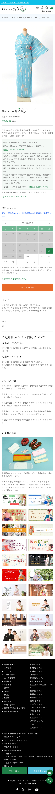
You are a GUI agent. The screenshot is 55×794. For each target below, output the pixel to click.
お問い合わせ (9, 705)
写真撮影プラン (10, 744)
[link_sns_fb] (17, 789)
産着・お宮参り (36, 681)
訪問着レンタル (36, 675)
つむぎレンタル (36, 704)
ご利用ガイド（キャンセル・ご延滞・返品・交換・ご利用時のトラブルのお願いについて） (28, 756)
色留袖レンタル (36, 671)
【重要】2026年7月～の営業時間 (15, 2)
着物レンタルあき (8, 18)
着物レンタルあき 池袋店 (15, 196)
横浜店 (7, 695)
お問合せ (37, 311)
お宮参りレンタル (37, 721)
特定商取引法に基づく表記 (15, 708)
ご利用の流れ (9, 675)
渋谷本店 (7, 685)
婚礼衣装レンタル (37, 678)
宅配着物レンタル (11, 747)
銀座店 (7, 688)
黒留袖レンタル (36, 668)
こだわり (7, 668)
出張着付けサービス (12, 737)
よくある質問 (9, 678)
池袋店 (44, 18)
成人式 (32, 724)
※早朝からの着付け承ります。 (14, 279)
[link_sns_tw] (23, 789)
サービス (7, 671)
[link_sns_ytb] (36, 789)
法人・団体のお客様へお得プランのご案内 (21, 734)
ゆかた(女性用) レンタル (28, 18)
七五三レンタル (36, 718)
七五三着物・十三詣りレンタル (41, 686)
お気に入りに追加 (27, 287)
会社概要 (7, 701)
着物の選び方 (9, 664)
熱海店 (7, 698)
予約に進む (14, 771)
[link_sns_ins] (29, 789)
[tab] (19, 108)
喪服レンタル (35, 714)
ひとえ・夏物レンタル (39, 707)
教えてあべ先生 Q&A (13, 750)
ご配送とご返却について (38, 187)
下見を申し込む (41, 771)
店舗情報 (7, 681)
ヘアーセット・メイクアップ (16, 740)
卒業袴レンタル (36, 694)
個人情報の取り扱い (12, 711)
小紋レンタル (35, 701)
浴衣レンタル (35, 711)
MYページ (8, 766)
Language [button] (47, 11)
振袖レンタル (35, 664)
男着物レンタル (36, 697)
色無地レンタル (36, 691)
